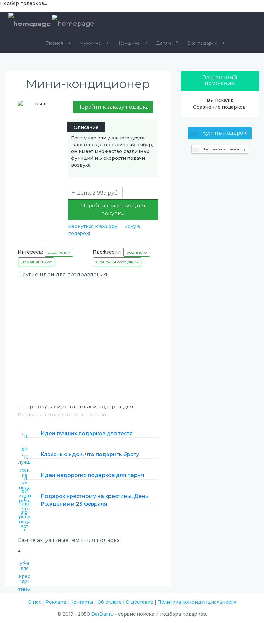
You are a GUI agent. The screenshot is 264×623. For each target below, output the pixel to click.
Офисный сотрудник (117, 261)
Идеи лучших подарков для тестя (87, 433)
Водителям (59, 252)
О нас (34, 602)
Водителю (136, 252)
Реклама (55, 602)
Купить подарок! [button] (224, 133)
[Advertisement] (88, 327)
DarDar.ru (102, 614)
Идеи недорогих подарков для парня (92, 475)
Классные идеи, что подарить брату (90, 454)
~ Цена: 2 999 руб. (95, 193)
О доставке (139, 602)
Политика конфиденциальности (196, 602)
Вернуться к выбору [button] (224, 149)
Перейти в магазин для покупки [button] (113, 209)
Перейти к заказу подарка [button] (113, 107)
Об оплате (109, 602)
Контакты (81, 602)
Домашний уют (36, 261)
